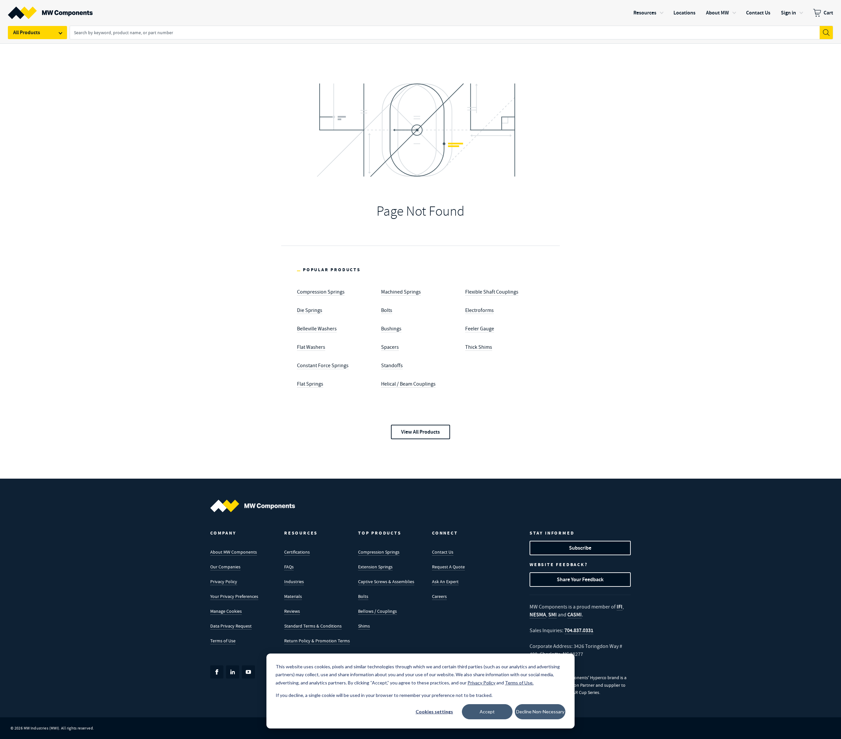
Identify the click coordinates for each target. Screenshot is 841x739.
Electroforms (479, 310)
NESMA (538, 614)
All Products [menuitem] (26, 32)
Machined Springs (401, 292)
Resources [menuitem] (644, 12)
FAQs (289, 567)
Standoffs (392, 365)
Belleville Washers (317, 328)
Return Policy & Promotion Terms (317, 641)
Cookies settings (434, 711)
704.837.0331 (578, 630)
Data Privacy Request (231, 626)
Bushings (391, 328)
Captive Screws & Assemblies (386, 581)
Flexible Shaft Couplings (491, 292)
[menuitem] (823, 13)
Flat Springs (310, 384)
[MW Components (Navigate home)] (252, 506)
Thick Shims (478, 347)
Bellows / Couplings (377, 611)
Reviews (292, 611)
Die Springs (309, 310)
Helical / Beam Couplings (408, 384)
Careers (439, 596)
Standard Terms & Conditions (313, 626)
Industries (294, 581)
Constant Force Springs (323, 365)
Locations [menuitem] (684, 12)
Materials (293, 596)
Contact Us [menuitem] (758, 12)
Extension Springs (375, 567)
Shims (364, 626)
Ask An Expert (445, 581)
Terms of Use (223, 641)
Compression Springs (321, 292)
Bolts (386, 310)
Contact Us (442, 552)
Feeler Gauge (479, 328)
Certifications (297, 552)
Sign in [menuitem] (788, 12)
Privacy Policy (223, 581)
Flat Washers (311, 347)
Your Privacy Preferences (234, 596)
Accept (487, 711)
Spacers (390, 347)
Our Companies (225, 567)
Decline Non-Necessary (540, 711)
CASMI (574, 614)
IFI (620, 606)
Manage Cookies (226, 611)
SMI (552, 614)
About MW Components (233, 552)
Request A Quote (448, 567)
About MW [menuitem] (717, 12)
